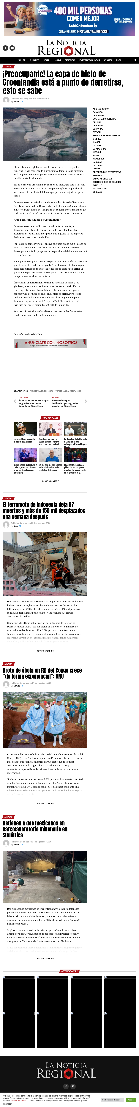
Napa (16, 526)
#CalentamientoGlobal (42, 391)
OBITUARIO (98, 165)
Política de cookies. (19, 1101)
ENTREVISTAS (70, 60)
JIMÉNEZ (97, 139)
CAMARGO (98, 112)
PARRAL (96, 169)
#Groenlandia (62, 391)
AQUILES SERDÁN (101, 109)
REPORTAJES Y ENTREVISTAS (107, 172)
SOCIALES (97, 192)
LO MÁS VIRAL (54, 67)
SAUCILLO (97, 185)
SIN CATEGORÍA (100, 189)
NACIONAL (57, 60)
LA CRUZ (97, 146)
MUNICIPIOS (34, 60)
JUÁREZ (96, 142)
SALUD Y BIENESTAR (82, 67)
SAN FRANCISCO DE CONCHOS (107, 182)
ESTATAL (46, 60)
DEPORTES (108, 60)
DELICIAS (97, 122)
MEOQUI (97, 152)
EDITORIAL (67, 67)
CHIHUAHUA (98, 116)
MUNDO (118, 60)
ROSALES (97, 175)
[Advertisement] (50, 368)
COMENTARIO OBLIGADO (104, 119)
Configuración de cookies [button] (112, 1100)
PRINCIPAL (22, 60)
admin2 (17, 101)
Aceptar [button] (131, 1100)
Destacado (76, 391)
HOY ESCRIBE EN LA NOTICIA (89, 60)
